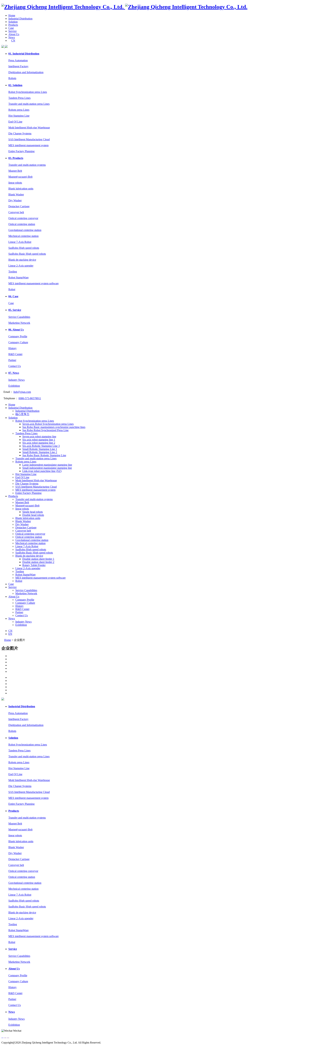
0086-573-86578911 (29, 398)
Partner (12, 360)
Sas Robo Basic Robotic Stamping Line (44, 455)
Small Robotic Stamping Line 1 (39, 449)
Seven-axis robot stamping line (39, 436)
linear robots (15, 182)
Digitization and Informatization (25, 72)
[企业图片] (171, 655)
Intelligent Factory (18, 66)
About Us (13, 34)
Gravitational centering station (24, 230)
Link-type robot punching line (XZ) (42, 471)
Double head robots (33, 514)
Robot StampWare (18, 277)
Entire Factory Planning (21, 151)
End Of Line (15, 121)
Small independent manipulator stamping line (47, 467)
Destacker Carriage (18, 206)
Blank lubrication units (20, 188)
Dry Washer (15, 200)
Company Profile (17, 336)
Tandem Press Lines (19, 97)
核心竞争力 (22, 414)
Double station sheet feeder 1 (38, 558)
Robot (11, 289)
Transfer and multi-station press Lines (29, 103)
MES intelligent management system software (33, 283)
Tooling (12, 271)
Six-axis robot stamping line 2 (38, 442)
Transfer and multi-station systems (27, 164)
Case (11, 28)
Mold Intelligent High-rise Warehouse (29, 127)
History (12, 348)
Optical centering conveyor (23, 218)
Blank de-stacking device (22, 259)
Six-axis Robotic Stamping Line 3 (41, 445)
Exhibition (14, 385)
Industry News (16, 379)
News (11, 37)
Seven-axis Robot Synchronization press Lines (48, 423)
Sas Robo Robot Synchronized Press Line (45, 430)
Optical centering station (21, 224)
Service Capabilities (19, 316)
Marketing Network (19, 322)
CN (13, 40)
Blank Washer (16, 194)
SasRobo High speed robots (23, 247)
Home (11, 15)
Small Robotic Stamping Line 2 (39, 452)
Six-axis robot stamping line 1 (38, 439)
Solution (13, 21)
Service (12, 31)
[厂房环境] (171, 659)
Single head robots (32, 511)
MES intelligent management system (28, 145)
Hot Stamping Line (18, 115)
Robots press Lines (18, 109)
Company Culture (18, 342)
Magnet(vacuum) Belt (20, 176)
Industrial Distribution (20, 18)
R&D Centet (15, 354)
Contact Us (14, 366)
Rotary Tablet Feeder (34, 565)
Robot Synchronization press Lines (27, 91)
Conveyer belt (16, 212)
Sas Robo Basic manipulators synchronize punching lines (53, 427)
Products (13, 24)
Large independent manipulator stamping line (47, 464)
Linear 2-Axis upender (20, 265)
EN (10, 633)
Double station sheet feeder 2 (38, 562)
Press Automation (18, 60)
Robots (12, 78)
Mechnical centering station (23, 236)
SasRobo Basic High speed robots (27, 253)
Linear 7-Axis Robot (19, 241)
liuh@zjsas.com (22, 391)
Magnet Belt (15, 170)
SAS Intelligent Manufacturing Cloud (29, 139)
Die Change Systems (19, 133)
